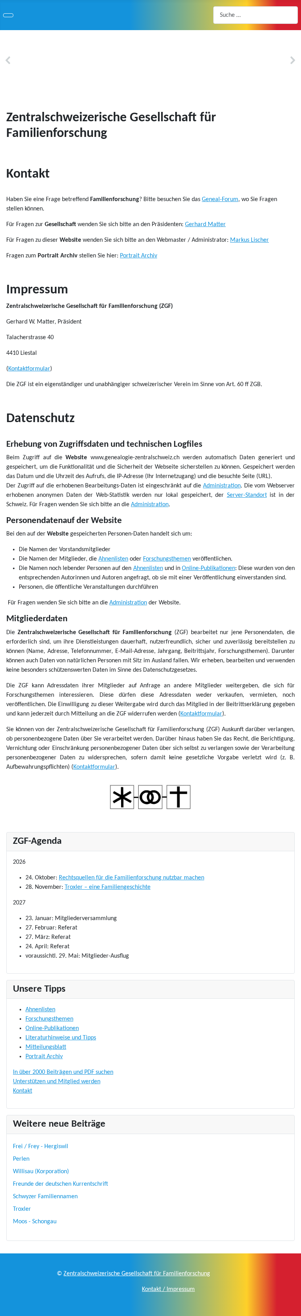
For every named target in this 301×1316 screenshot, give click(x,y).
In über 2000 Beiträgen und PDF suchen (63, 1072)
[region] (150, 60)
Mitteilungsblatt (45, 1047)
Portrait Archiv (138, 256)
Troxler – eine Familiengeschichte (107, 887)
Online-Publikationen (208, 568)
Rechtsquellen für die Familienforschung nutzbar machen (131, 878)
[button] (8, 60)
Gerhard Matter (205, 224)
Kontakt (22, 1091)
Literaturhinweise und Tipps (60, 1038)
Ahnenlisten (113, 559)
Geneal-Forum (220, 199)
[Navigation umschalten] (8, 15)
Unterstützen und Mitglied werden (56, 1082)
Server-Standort (247, 495)
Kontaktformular (29, 369)
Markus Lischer (249, 240)
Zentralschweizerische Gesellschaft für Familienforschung (136, 1274)
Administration (222, 486)
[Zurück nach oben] (291, 1306)
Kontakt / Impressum (168, 1289)
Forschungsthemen (167, 559)
